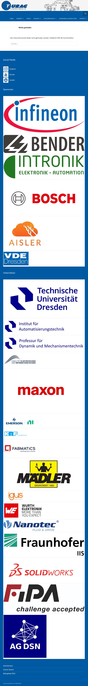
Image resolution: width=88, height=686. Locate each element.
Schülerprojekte (49, 18)
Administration (8, 666)
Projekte (36, 18)
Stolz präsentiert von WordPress (12, 683)
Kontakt (82, 18)
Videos (29, 18)
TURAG (12, 18)
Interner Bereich (8, 670)
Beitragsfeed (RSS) (9, 673)
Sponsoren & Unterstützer (68, 18)
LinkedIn (12, 80)
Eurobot (19, 18)
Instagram (12, 69)
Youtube (12, 74)
